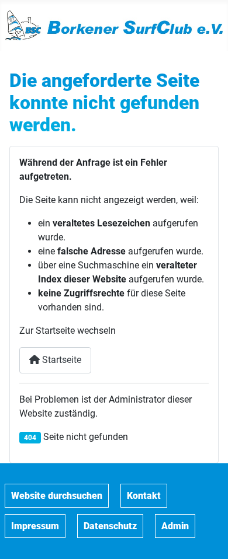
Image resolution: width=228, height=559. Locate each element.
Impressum (35, 526)
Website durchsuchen (56, 495)
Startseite (60, 359)
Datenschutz (110, 526)
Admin (175, 526)
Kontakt (144, 495)
